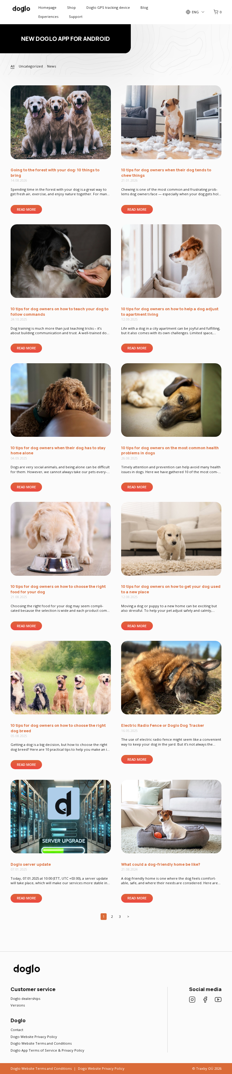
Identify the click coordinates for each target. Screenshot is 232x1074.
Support (75, 16)
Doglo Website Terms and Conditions (41, 1043)
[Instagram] (192, 1000)
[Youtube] (218, 1000)
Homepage (47, 7)
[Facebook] (205, 1000)
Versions (18, 1005)
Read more (26, 209)
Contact (17, 1029)
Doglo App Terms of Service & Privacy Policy (47, 1050)
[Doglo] (26, 974)
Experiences (48, 16)
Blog (144, 7)
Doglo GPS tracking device (108, 7)
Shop (71, 7)
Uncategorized (31, 66)
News (51, 66)
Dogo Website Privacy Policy (34, 1036)
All (12, 66)
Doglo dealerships (25, 998)
